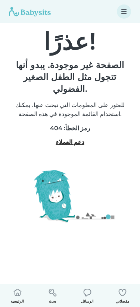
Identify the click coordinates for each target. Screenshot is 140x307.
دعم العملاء (70, 141)
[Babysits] (30, 11)
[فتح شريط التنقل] (124, 11)
